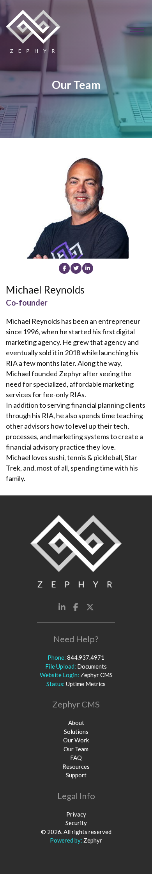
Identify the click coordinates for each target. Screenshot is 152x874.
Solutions (76, 731)
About (76, 722)
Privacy (76, 814)
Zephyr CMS (96, 674)
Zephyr (92, 840)
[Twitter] (76, 268)
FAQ (76, 757)
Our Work (76, 740)
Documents (92, 666)
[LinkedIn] (61, 607)
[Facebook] (64, 268)
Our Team (76, 748)
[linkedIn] (87, 268)
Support (76, 774)
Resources (76, 766)
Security (76, 822)
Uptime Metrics (86, 683)
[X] (90, 607)
